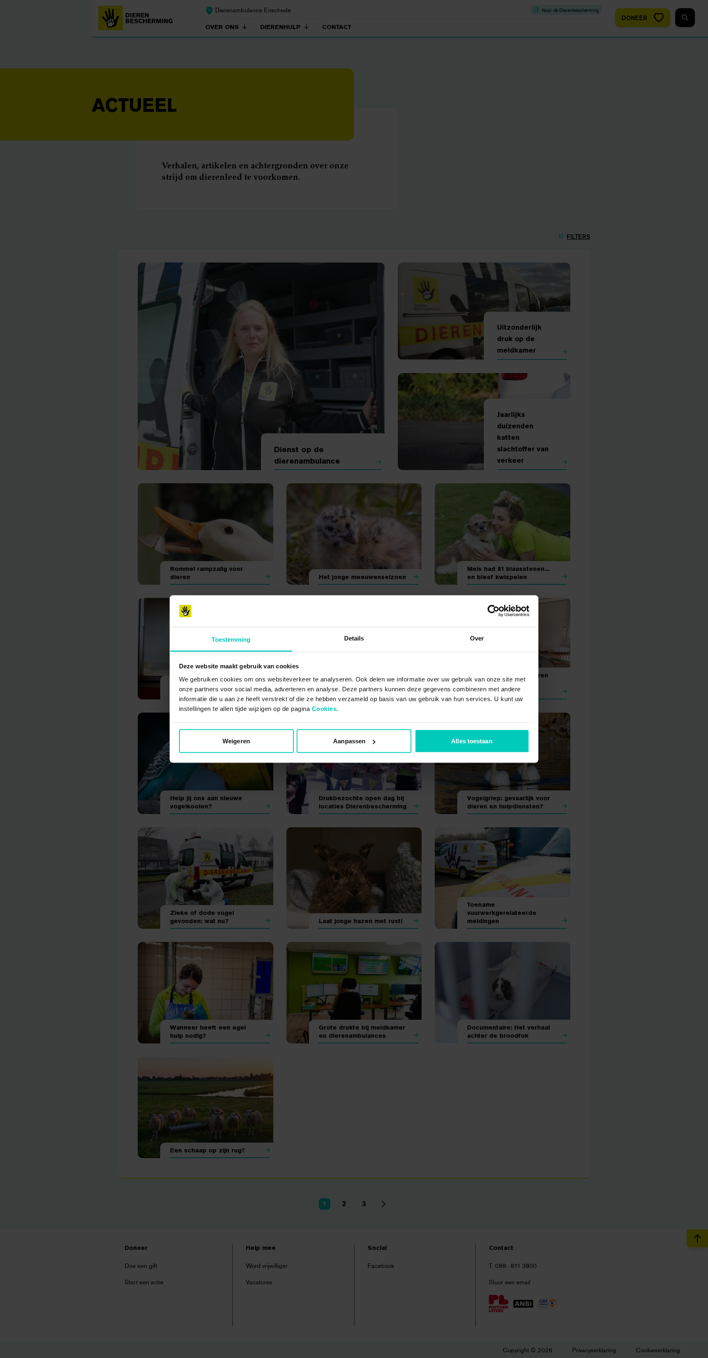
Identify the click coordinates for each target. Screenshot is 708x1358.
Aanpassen (349, 741)
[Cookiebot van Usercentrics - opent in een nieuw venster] (493, 611)
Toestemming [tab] (230, 639)
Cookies (324, 708)
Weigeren (236, 741)
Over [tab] (477, 637)
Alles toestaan (471, 741)
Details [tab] (354, 637)
